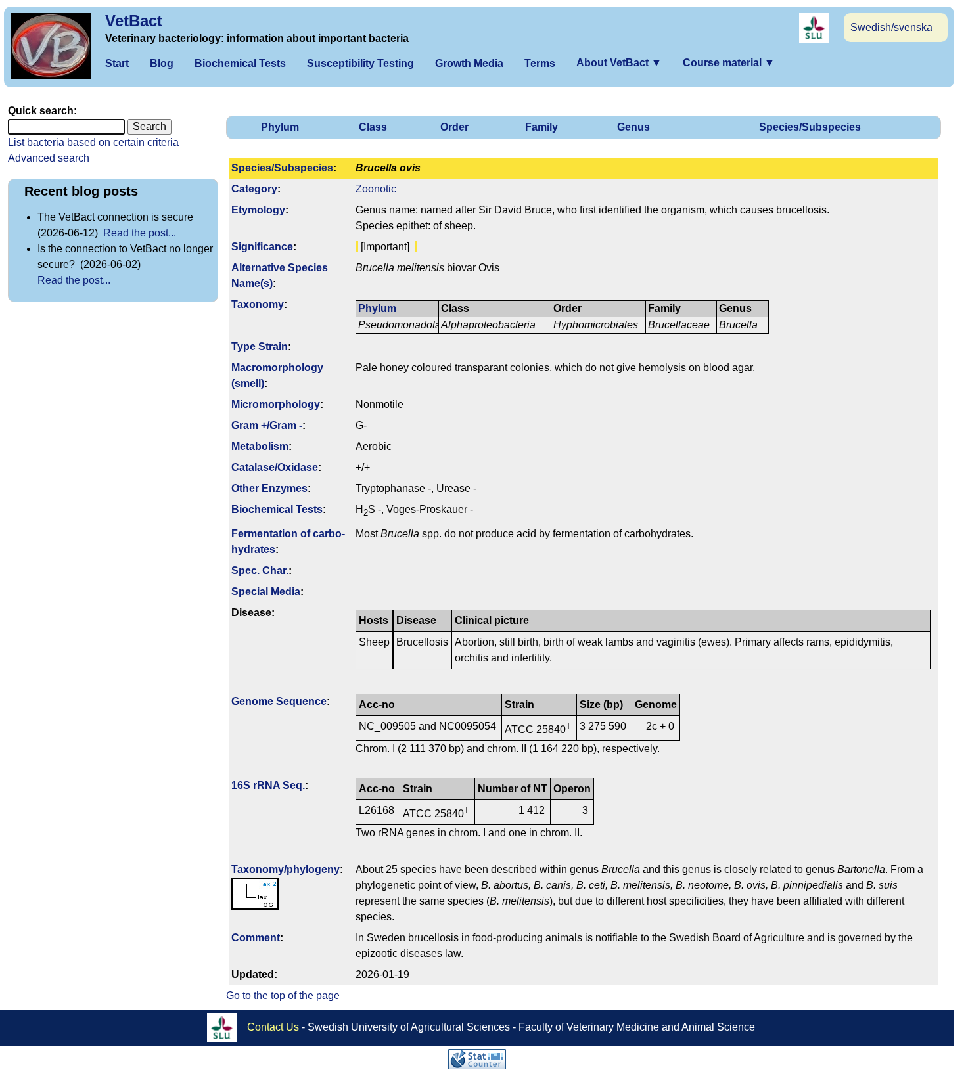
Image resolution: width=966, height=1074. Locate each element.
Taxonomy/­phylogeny (285, 869)
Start (117, 63)
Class (373, 127)
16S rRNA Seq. (268, 785)
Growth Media (469, 63)
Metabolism (259, 446)
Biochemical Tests (240, 63)
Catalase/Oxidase (274, 467)
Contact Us (273, 1027)
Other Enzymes (269, 488)
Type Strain (259, 346)
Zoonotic (376, 188)
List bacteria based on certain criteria (93, 142)
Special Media (265, 591)
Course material (729, 62)
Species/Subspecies (810, 127)
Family (541, 127)
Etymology (258, 209)
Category (254, 188)
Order (454, 127)
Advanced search (48, 158)
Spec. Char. (259, 570)
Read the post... (139, 232)
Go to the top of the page (283, 995)
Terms (539, 63)
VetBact (133, 21)
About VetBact (619, 62)
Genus (633, 127)
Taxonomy (257, 304)
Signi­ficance (262, 246)
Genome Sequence (279, 701)
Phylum (280, 127)
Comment (255, 937)
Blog (161, 63)
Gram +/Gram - (266, 425)
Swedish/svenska (891, 27)
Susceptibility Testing (360, 63)
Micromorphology (275, 404)
